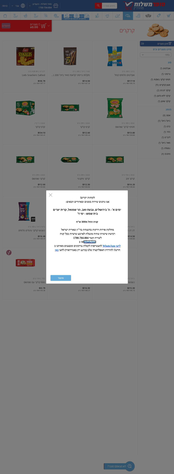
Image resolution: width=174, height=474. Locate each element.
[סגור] (50, 195)
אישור (61, 278)
